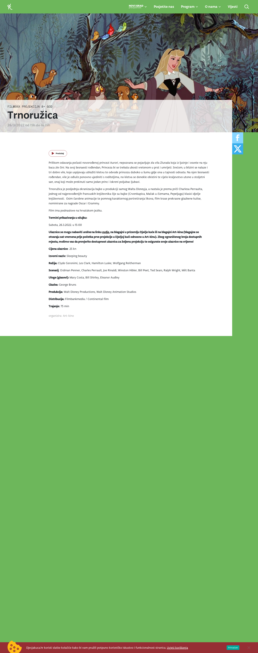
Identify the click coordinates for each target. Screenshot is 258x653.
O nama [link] (211, 6)
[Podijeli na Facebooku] (237, 137)
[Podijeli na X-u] (237, 148)
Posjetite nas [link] (164, 6)
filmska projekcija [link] (23, 106)
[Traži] (247, 6)
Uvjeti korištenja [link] (177, 647)
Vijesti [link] (233, 6)
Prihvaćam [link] (233, 647)
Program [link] (188, 6)
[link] (9, 6)
